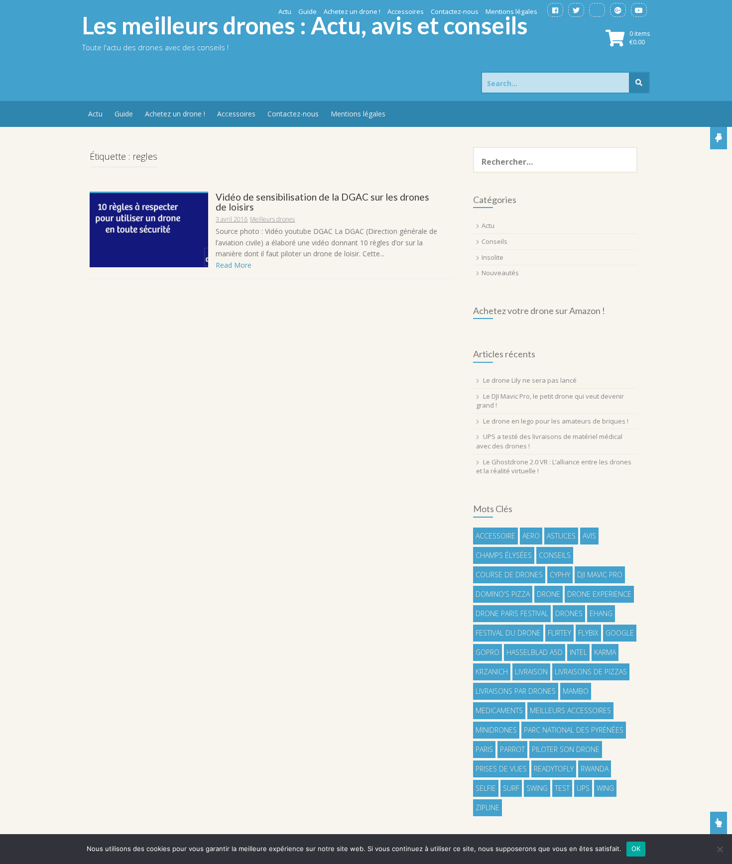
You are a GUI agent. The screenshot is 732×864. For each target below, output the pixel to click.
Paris (484, 749)
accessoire (495, 535)
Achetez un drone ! (352, 11)
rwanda (595, 768)
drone (548, 594)
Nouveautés (500, 272)
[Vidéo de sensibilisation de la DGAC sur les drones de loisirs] (149, 229)
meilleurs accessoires (570, 710)
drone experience (599, 594)
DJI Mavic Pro (599, 574)
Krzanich (492, 671)
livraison (531, 671)
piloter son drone (566, 749)
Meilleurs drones (272, 219)
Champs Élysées (504, 555)
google (620, 633)
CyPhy (560, 574)
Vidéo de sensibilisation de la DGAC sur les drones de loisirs (322, 202)
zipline (487, 807)
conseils (555, 555)
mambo (576, 691)
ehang (601, 613)
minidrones (496, 730)
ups (583, 788)
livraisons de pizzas (591, 671)
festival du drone (508, 633)
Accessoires (405, 11)
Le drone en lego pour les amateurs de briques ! (555, 421)
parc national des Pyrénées (573, 730)
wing (605, 788)
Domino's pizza (503, 594)
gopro (487, 652)
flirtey (559, 633)
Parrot (512, 749)
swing (537, 788)
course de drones (509, 574)
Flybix (588, 633)
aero (531, 535)
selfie (486, 788)
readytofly (554, 768)
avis (589, 535)
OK (636, 849)
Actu (284, 11)
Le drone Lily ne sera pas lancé (530, 380)
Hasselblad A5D (534, 652)
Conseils (494, 241)
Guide (307, 11)
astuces (561, 535)
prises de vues (501, 768)
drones (569, 613)
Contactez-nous (455, 11)
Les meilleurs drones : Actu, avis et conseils (305, 25)
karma (605, 652)
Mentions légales (511, 11)
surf (511, 788)
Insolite (492, 257)
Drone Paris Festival (512, 613)
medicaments (499, 710)
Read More (233, 265)
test (562, 788)
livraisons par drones (516, 691)
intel (578, 652)
